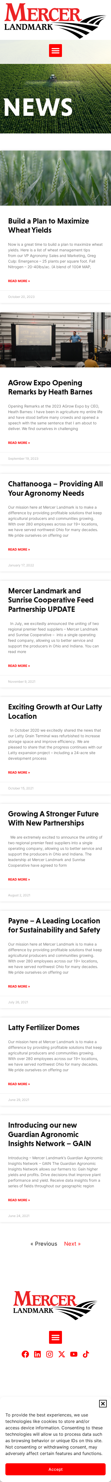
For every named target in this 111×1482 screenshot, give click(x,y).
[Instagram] (49, 1354)
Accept (55, 1469)
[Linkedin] (37, 1354)
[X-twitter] (61, 1354)
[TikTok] (86, 1354)
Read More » (19, 281)
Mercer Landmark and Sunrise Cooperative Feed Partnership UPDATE (51, 599)
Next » (72, 1244)
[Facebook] (25, 1354)
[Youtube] (73, 1354)
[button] (103, 1403)
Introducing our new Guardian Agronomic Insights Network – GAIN (49, 1134)
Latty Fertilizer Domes (43, 1027)
